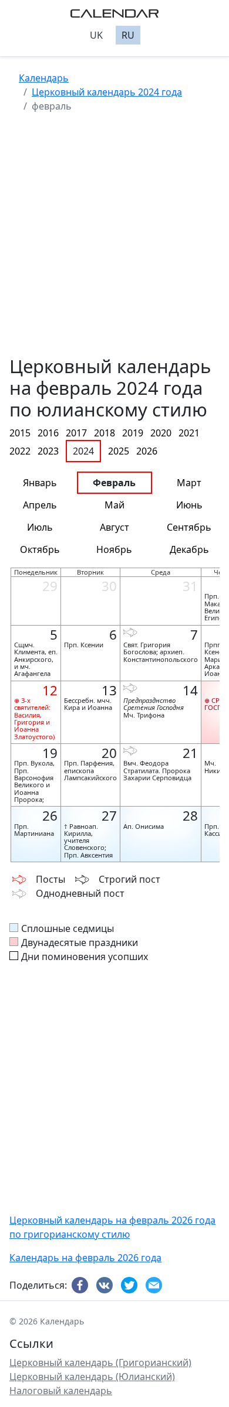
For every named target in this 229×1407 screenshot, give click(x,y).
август (114, 527)
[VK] (106, 1285)
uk (96, 35)
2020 (160, 432)
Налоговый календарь (60, 1390)
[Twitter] (131, 1285)
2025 (118, 451)
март (189, 482)
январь (40, 482)
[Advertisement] (114, 241)
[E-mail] (156, 1285)
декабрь (189, 549)
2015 (20, 432)
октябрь (40, 549)
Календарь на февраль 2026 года (85, 1257)
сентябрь (189, 527)
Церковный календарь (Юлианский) (92, 1376)
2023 (48, 451)
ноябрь (114, 549)
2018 (104, 432)
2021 (189, 432)
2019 (132, 432)
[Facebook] (82, 1285)
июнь (189, 504)
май (114, 504)
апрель (40, 504)
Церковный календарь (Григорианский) (100, 1362)
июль (40, 527)
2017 (76, 432)
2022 (20, 451)
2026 (146, 451)
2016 (48, 432)
